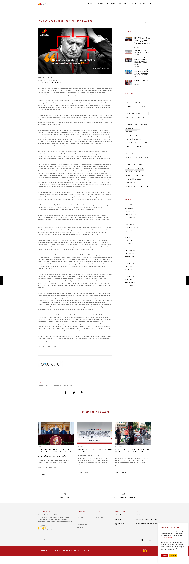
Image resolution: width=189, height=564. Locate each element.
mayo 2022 (128, 205)
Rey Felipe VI (138, 179)
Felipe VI (128, 139)
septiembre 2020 (130, 263)
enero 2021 (128, 253)
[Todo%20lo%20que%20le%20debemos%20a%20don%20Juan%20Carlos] (66, 392)
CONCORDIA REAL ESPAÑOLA (47, 347)
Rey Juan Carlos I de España (134, 186)
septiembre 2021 (130, 227)
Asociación (99, 3)
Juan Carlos (57, 385)
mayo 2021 (128, 240)
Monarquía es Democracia (134, 157)
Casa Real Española (131, 106)
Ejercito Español (131, 132)
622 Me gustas (83, 472)
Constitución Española (133, 113)
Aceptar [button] (165, 555)
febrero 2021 (129, 250)
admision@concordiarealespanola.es (147, 519)
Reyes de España (140, 175)
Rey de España (138, 172)
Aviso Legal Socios (102, 520)
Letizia (128, 150)
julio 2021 (128, 234)
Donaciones (123, 3)
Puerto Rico (142, 164)
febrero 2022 (129, 214)
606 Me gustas (121, 472)
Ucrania (128, 190)
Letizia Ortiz (136, 150)
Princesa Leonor (131, 164)
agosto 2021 (129, 231)
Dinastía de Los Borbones (133, 121)
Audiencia (129, 99)
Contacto (143, 3)
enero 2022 (128, 218)
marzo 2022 (128, 211)
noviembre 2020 (130, 260)
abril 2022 (128, 208)
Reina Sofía (139, 168)
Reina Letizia (129, 168)
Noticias (133, 3)
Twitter (120, 519)
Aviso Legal (100, 517)
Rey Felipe (129, 179)
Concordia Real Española (133, 110)
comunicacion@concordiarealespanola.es (149, 524)
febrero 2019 (129, 283)
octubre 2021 (129, 224)
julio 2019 (128, 279)
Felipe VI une (137, 139)
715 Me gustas (44, 474)
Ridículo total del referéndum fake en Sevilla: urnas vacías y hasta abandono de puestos (141, 61)
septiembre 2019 (130, 276)
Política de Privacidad (103, 515)
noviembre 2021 (130, 221)
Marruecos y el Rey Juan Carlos (141, 81)
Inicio (90, 3)
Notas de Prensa (82, 525)
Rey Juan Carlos (130, 182)
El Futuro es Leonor (132, 135)
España (143, 135)
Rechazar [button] (173, 555)
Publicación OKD (56, 82)
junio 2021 (128, 237)
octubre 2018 (129, 286)
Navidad (147, 157)
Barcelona (138, 99)
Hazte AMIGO (111, 3)
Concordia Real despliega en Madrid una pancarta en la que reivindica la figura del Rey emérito (142, 72)
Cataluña (142, 106)
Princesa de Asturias (132, 161)
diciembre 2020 (129, 257)
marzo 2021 (128, 247)
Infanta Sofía (143, 142)
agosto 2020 (129, 266)
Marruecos (146, 150)
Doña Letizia (143, 124)
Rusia (146, 186)
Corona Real (130, 117)
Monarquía (129, 153)
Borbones (129, 102)
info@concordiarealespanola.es (123, 497)
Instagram (121, 524)
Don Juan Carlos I (44, 385)
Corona (145, 113)
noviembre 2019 (130, 273)
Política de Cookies (167, 537)
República (129, 172)
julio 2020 (128, 270)
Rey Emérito (129, 175)
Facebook (121, 515)
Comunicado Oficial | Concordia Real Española (142, 51)
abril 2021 (128, 244)
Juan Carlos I (68, 385)
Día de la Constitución (132, 128)
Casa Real (137, 102)
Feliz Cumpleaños (131, 142)
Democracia (140, 117)
